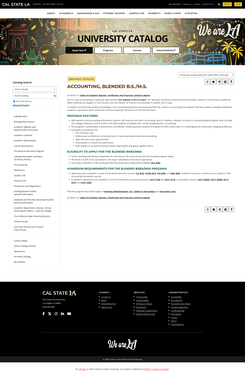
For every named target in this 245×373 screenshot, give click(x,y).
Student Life (19, 175)
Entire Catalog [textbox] (21, 89)
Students (37, 4)
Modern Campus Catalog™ (156, 369)
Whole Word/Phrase (24, 101)
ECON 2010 (150, 173)
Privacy (174, 318)
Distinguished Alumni (24, 121)
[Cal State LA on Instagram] (57, 314)
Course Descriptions (23, 146)
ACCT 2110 (170, 179)
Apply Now (78, 50)
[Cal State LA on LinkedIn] (64, 314)
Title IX (174, 321)
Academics (66, 13)
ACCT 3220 (86, 182)
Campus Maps (21, 240)
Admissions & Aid (88, 13)
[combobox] (206, 75)
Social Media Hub (108, 304)
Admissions (19, 170)
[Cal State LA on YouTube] (69, 314)
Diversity (154, 13)
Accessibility (176, 297)
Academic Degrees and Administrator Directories (26, 128)
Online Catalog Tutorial (25, 246)
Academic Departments (25, 140)
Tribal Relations (177, 324)
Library (197, 4)
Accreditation (177, 300)
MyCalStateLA (175, 4)
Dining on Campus (144, 304)
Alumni (60, 4)
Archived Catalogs (22, 256)
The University (21, 164)
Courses (137, 50)
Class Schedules (164, 50)
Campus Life (136, 13)
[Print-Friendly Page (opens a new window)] (225, 81)
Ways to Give (106, 307)
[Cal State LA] (59, 293)
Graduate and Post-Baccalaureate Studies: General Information (34, 201)
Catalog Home (20, 116)
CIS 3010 (140, 173)
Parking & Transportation (147, 311)
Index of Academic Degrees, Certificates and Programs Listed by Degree (115, 95)
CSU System (176, 314)
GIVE (238, 4)
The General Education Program (29, 151)
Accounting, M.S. (168, 191)
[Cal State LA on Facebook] (45, 314)
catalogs (82, 369)
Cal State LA (16, 4)
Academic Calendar (23, 135)
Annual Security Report (181, 304)
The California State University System (32, 216)
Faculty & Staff (49, 4)
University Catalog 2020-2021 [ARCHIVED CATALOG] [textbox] (204, 75)
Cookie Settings (177, 311)
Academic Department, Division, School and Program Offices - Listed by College (32, 209)
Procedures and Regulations (27, 186)
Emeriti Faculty (21, 221)
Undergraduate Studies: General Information (25, 193)
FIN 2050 (161, 173)
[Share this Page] (219, 81)
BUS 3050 (155, 163)
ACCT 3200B (216, 179)
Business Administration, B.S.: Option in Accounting (129, 191)
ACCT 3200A (204, 179)
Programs (108, 50)
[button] (209, 5)
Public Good (172, 13)
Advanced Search (21, 105)
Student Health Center (145, 314)
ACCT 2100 (155, 179)
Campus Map (141, 297)
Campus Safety (142, 300)
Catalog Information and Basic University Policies (28, 158)
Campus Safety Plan (179, 307)
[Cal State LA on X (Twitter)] (51, 314)
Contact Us (106, 297)
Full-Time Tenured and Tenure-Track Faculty (29, 228)
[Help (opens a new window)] (231, 81)
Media (103, 300)
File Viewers (141, 307)
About (51, 13)
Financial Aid (20, 180)
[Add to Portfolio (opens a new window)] (213, 81)
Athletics (191, 13)
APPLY (227, 4)
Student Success (114, 13)
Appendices (19, 251)
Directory (187, 4)
